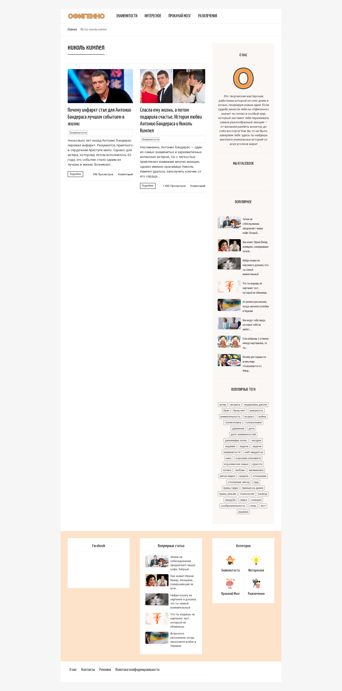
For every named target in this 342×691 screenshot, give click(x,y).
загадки (256, 440)
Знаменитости (126, 16)
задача (243, 446)
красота (257, 464)
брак (226, 410)
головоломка (233, 422)
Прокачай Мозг (180, 16)
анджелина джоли (255, 404)
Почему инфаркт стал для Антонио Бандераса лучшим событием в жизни (99, 116)
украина (243, 511)
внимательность (230, 416)
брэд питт (239, 410)
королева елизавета (248, 458)
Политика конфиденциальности (137, 670)
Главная (72, 29)
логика (227, 470)
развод (262, 493)
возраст (250, 416)
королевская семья (236, 464)
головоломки (253, 422)
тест (263, 505)
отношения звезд (239, 482)
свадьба (230, 500)
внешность (256, 410)
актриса (235, 404)
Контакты (88, 670)
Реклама (105, 670)
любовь (240, 470)
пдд (256, 482)
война (262, 416)
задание (230, 446)
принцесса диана (252, 488)
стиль (252, 505)
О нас (73, 670)
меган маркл (227, 476)
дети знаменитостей (243, 434)
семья (243, 500)
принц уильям (227, 493)
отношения (259, 476)
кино (229, 458)
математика (256, 470)
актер (222, 404)
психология (247, 493)
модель (244, 476)
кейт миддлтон (254, 452)
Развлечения (207, 16)
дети (251, 428)
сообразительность (233, 505)
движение (238, 428)
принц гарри (230, 488)
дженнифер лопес (236, 440)
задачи (256, 446)
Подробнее (75, 174)
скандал (256, 500)
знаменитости (231, 452)
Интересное (153, 16)
